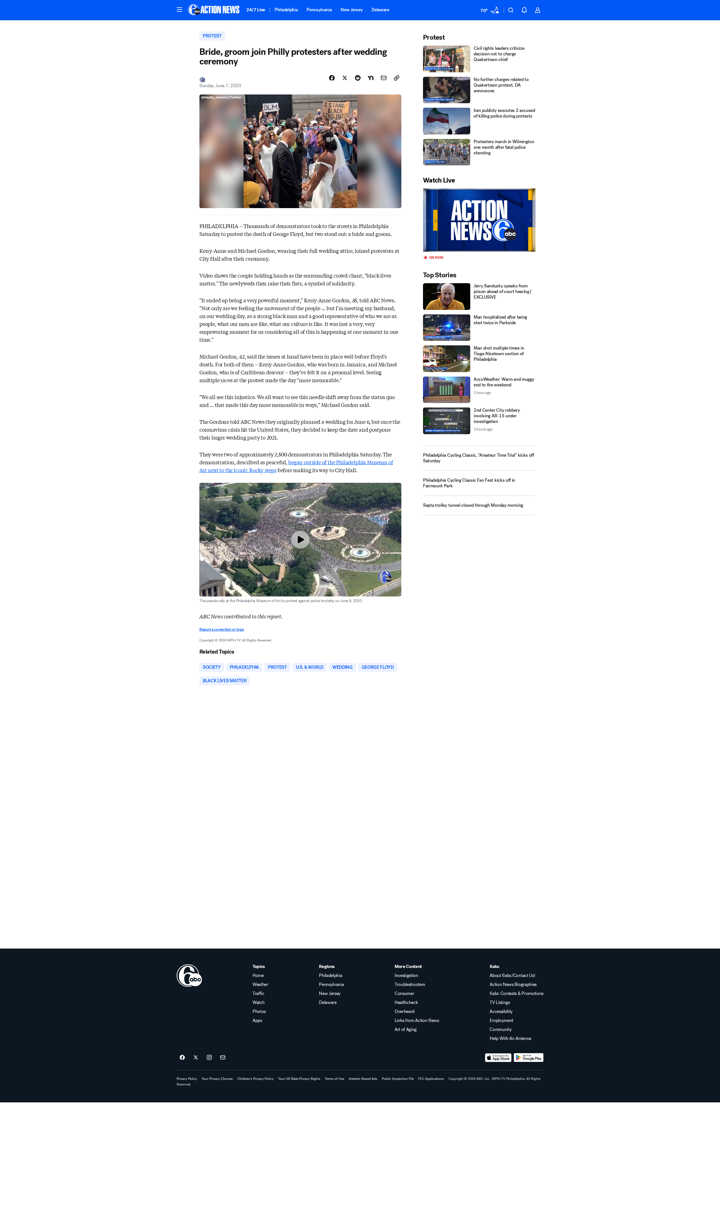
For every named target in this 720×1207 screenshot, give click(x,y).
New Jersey (352, 10)
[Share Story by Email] (383, 78)
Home (258, 975)
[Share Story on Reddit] (358, 78)
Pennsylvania (319, 10)
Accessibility (501, 1011)
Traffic (258, 993)
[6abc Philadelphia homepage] (214, 10)
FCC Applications (431, 1078)
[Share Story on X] (345, 78)
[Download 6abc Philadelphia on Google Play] (528, 1057)
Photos (259, 1011)
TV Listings (500, 1002)
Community (501, 1029)
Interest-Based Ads (363, 1078)
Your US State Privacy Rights (299, 1078)
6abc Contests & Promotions (516, 993)
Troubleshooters (410, 984)
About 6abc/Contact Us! (512, 975)
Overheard (405, 1011)
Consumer (404, 993)
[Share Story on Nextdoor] (370, 78)
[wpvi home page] (189, 975)
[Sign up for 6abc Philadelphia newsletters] (222, 1057)
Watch (258, 1002)
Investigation (406, 975)
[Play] (479, 220)
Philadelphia (286, 10)
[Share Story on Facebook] (332, 78)
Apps (257, 1020)
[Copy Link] (396, 78)
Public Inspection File (398, 1078)
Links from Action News (417, 1020)
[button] (179, 9)
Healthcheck (406, 1002)
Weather (260, 984)
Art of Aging (406, 1029)
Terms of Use (334, 1078)
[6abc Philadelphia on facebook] (182, 1057)
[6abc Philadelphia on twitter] (195, 1057)
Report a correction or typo (221, 629)
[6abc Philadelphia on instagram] (209, 1057)
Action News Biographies (513, 984)
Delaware (380, 10)
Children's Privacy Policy (255, 1078)
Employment (501, 1020)
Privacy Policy (187, 1078)
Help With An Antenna (510, 1038)
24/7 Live (255, 10)
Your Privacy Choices (217, 1078)
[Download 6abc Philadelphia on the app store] (498, 1057)
